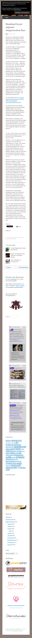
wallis (19, 463)
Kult (7, 453)
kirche (19, 451)
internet (9, 450)
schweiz (20, 457)
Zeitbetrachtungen (10, 522)
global (17, 448)
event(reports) (10, 538)
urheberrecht (11, 463)
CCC (12, 329)
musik (18, 452)
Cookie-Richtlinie (17, 9)
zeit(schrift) (15, 237)
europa (13, 442)
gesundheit (10, 448)
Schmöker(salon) (10, 519)
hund (22, 237)
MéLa (7, 34)
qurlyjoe (12, 368)
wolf (18, 467)
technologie (10, 461)
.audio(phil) (9, 524)
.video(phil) (9, 535)
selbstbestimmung (12, 459)
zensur (23, 467)
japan (15, 451)
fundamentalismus (13, 444)
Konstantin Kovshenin (17, 630)
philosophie (8, 238)
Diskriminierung (9, 442)
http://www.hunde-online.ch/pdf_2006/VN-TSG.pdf (13, 101)
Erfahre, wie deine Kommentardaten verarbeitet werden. (15, 286)
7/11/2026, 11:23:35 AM (17, 329)
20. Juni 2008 (12, 34)
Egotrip (8, 267)
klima (23, 451)
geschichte (9, 447)
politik (9, 457)
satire (14, 457)
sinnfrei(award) (10, 542)
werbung (8, 466)
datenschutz (16, 440)
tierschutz (13, 238)
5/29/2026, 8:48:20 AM (17, 383)
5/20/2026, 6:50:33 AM (20, 405)
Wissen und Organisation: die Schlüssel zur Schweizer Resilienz (18, 255)
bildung (8, 440)
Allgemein (8, 517)
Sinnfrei (11, 327)
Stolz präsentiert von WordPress (13, 629)
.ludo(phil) (9, 533)
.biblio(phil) (9, 526)
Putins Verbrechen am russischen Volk (16, 260)
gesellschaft (20, 446)
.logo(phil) (9, 528)
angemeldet (13, 279)
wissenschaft (11, 467)
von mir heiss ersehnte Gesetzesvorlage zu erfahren (15, 98)
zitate (8, 469)
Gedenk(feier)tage (11, 540)
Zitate (10, 531)
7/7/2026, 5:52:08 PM (18, 368)
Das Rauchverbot (24, 267)
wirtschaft (16, 465)
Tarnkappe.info (13, 405)
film (17, 442)
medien (12, 452)
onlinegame (10, 455)
